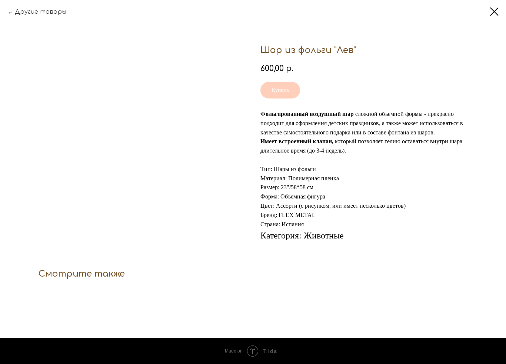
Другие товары (40, 12)
